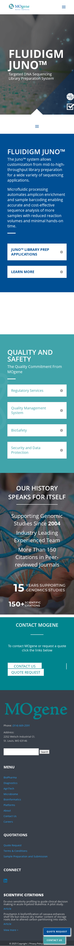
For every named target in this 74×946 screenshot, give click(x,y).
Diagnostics (10, 783)
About (7, 810)
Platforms (9, 805)
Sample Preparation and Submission (26, 856)
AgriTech (9, 788)
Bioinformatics (12, 799)
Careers (8, 821)
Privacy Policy (36, 943)
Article (7, 908)
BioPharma (10, 777)
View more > (11, 930)
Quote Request (25, 672)
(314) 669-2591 (21, 725)
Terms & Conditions (15, 851)
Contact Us (25, 666)
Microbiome (11, 794)
